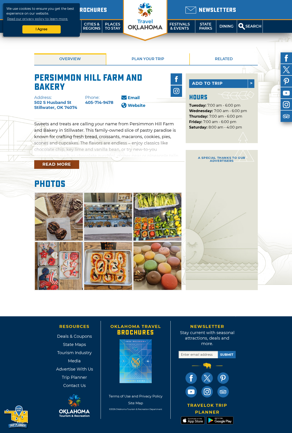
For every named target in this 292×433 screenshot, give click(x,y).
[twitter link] (207, 378)
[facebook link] (191, 378)
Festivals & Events (179, 26)
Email (134, 97)
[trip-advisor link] (223, 391)
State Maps (74, 344)
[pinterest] (286, 81)
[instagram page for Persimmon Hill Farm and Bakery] (176, 91)
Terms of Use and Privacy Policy (135, 396)
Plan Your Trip (148, 59)
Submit (226, 355)
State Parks (205, 26)
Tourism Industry (74, 352)
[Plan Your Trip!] (16, 417)
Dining (226, 26)
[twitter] (286, 69)
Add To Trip (207, 83)
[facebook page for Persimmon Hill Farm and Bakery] (176, 79)
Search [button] (253, 26)
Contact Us (74, 385)
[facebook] (286, 58)
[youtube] (286, 93)
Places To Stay (112, 26)
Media (74, 360)
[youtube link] (191, 391)
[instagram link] (207, 391)
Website (136, 105)
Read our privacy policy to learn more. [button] (37, 19)
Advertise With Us (74, 369)
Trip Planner (74, 377)
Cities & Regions (91, 26)
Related (224, 59)
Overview (70, 59)
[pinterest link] (223, 378)
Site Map (135, 403)
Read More (56, 164)
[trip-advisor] (286, 116)
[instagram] (286, 104)
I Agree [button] (41, 29)
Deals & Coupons (74, 336)
